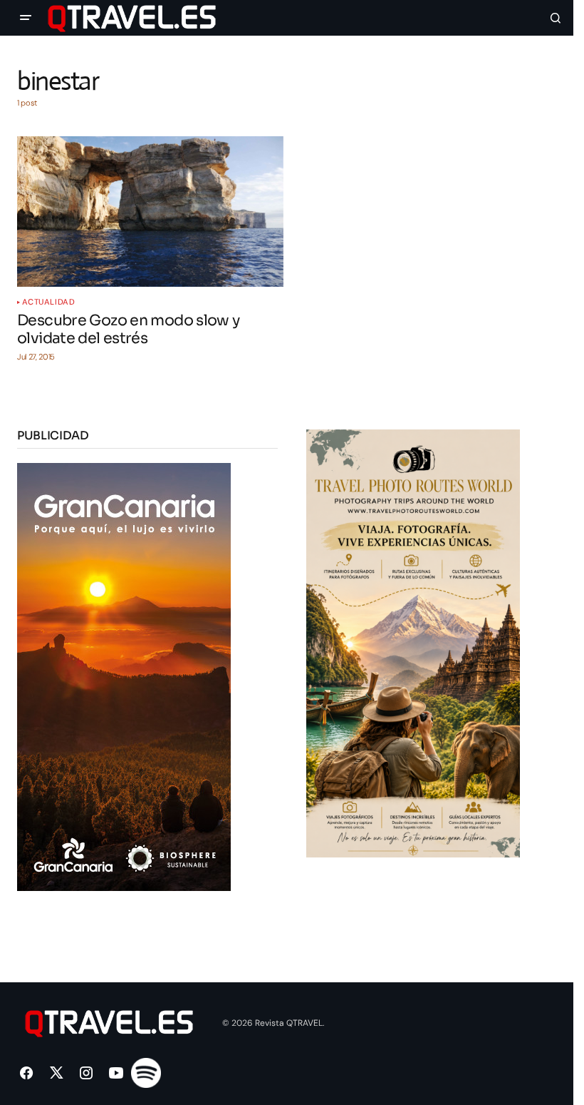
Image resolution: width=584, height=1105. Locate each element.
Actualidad (48, 302)
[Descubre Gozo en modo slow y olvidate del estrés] (150, 211)
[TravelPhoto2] (413, 642)
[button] (25, 17)
